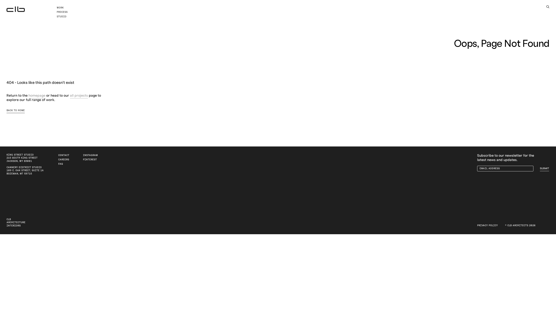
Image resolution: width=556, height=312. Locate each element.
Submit (544, 168)
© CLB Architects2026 (520, 225)
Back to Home (16, 110)
